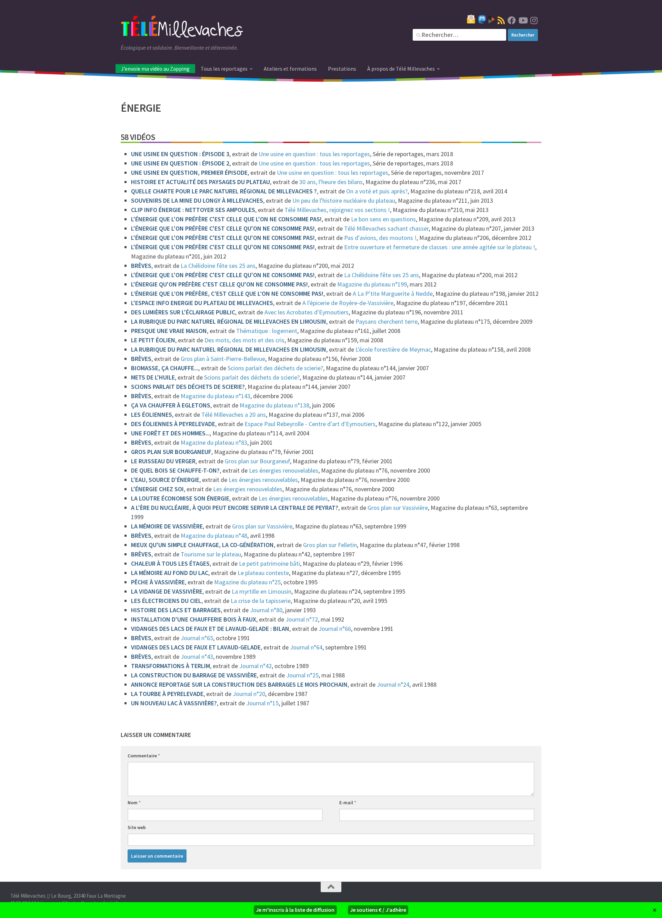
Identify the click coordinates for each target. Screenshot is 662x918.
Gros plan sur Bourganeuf (171, 452)
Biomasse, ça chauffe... (164, 368)
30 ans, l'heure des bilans (331, 182)
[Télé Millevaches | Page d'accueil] (182, 27)
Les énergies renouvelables (283, 470)
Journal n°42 (255, 666)
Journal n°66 (335, 629)
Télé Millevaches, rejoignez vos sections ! (337, 210)
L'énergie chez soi (157, 489)
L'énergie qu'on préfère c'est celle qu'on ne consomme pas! (219, 284)
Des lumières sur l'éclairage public (183, 312)
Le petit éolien (153, 340)
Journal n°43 (197, 656)
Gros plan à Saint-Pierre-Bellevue (223, 359)
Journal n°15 (262, 703)
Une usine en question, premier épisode (189, 172)
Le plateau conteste (263, 573)
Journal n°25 (302, 675)
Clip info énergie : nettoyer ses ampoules (193, 210)
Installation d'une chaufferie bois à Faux (193, 619)
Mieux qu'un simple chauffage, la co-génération (202, 545)
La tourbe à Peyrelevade (167, 694)
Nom (134, 802)
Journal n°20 (249, 694)
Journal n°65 (197, 638)
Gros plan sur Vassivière (398, 508)
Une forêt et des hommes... (170, 433)
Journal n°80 (266, 610)
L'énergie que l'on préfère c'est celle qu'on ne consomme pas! (223, 228)
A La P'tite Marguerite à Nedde (393, 293)
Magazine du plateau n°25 (247, 582)
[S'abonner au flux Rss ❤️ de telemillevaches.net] (501, 20)
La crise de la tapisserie (261, 601)
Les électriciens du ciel (166, 601)
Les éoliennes (151, 414)
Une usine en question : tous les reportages (314, 154)
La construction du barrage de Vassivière (194, 675)
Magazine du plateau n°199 (372, 284)
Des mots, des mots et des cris (244, 340)
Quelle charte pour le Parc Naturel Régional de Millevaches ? (224, 191)
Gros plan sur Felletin (330, 545)
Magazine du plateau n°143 (215, 396)
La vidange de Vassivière (166, 591)
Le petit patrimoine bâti (269, 563)
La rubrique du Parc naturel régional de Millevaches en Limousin (228, 321)
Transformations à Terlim (170, 666)
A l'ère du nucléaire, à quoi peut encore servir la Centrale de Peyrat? (234, 508)
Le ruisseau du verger (163, 461)
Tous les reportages (224, 68)
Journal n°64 (306, 647)
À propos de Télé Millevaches (401, 68)
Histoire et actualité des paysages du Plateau (200, 182)
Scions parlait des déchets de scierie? (275, 368)
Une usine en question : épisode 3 (180, 154)
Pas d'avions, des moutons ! (380, 238)
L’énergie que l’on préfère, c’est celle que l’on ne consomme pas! (227, 293)
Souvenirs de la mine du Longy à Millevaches (197, 200)
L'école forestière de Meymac (393, 349)
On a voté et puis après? (377, 191)
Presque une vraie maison (169, 331)
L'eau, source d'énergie (165, 480)
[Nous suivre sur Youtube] (523, 20)
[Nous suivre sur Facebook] (512, 20)
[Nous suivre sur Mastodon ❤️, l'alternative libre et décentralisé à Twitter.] (482, 19)
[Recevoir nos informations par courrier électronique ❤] (471, 18)
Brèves (141, 266)
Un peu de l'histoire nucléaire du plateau (343, 200)
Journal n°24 (393, 684)
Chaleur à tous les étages (170, 563)
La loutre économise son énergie (180, 498)
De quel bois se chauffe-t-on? (175, 470)
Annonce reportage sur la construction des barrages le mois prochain (239, 684)
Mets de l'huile (153, 377)
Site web (137, 827)
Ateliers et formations (290, 68)
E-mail (347, 802)
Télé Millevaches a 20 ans (233, 414)
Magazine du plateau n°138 (274, 405)
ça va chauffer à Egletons (170, 405)
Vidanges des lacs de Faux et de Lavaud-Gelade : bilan (210, 629)
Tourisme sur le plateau (211, 554)
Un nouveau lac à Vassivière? (174, 703)
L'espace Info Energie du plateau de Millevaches (202, 303)
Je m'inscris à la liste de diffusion (295, 909)
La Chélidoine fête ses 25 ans (218, 266)
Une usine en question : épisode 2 (180, 163)
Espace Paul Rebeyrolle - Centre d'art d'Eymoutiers (309, 424)
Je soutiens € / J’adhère (378, 909)
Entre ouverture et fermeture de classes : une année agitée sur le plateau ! (439, 247)
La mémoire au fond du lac (169, 573)
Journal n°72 (301, 619)
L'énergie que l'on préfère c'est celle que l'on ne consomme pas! (226, 219)
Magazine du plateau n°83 (214, 442)
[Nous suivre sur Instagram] (534, 20)
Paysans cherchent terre (386, 321)
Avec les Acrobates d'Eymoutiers (306, 312)
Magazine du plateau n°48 (214, 535)
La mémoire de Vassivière (167, 526)
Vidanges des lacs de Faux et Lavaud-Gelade (196, 647)
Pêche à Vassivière (158, 582)
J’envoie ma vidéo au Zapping (155, 68)
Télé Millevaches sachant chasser (386, 228)
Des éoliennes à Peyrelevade (173, 424)
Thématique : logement (266, 331)
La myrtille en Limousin (261, 591)
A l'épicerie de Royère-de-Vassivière (347, 303)
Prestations (342, 68)
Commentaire (144, 756)
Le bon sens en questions (383, 219)
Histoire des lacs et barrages (176, 610)
